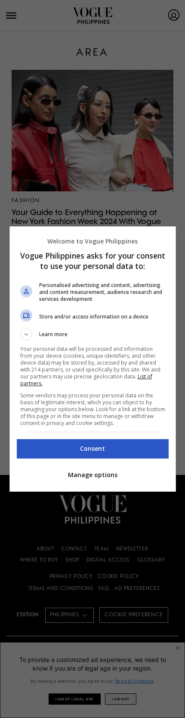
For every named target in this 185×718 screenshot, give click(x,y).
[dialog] (92, 359)
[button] (92, 334)
